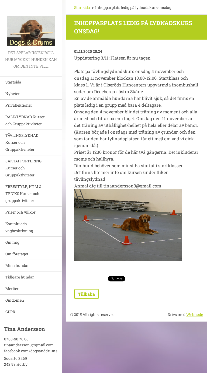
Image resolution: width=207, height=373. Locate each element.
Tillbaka (86, 294)
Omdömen (14, 300)
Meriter (12, 288)
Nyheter (12, 93)
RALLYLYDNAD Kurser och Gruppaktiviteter (25, 120)
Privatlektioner (18, 105)
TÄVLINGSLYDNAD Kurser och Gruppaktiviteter (21, 142)
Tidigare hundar (19, 277)
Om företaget (16, 253)
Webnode (194, 314)
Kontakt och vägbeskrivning (19, 227)
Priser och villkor (20, 212)
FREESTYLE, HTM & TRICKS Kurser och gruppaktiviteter (23, 193)
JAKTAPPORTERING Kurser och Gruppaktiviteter (23, 167)
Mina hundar (17, 265)
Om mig (12, 242)
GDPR (10, 311)
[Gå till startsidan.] (31, 24)
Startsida (13, 82)
